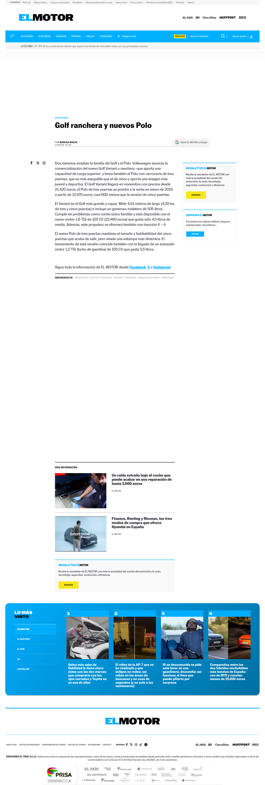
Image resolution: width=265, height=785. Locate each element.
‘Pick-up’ (26, 2)
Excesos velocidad (60, 2)
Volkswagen (167, 277)
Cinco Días (140, 774)
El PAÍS (91, 769)
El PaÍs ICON (140, 780)
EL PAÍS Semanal (167, 774)
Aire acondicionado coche (99, 2)
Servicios (180, 36)
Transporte (130, 277)
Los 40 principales (108, 769)
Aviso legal (11, 745)
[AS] (198, 18)
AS (18, 659)
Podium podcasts (124, 780)
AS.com (171, 769)
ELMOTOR (23, 629)
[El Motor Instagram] (136, 745)
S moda (155, 780)
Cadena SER (160, 769)
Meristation (188, 780)
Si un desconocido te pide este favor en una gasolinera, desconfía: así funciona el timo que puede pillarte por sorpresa (182, 674)
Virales (90, 36)
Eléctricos (44, 36)
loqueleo (171, 780)
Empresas (106, 277)
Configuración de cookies (54, 745)
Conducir (61, 36)
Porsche (180, 2)
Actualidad (27, 36)
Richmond (89, 780)
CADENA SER (23, 669)
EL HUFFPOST (23, 639)
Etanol (191, 2)
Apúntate (68, 585)
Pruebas (76, 36)
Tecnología (106, 36)
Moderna (106, 780)
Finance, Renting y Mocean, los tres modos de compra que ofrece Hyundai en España (142, 522)
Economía (94, 277)
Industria (118, 277)
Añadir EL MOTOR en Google (193, 142)
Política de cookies (77, 745)
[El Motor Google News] (146, 745)
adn (183, 769)
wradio (126, 774)
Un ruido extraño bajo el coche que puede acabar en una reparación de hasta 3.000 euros (142, 479)
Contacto (106, 745)
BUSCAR (195, 234)
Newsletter (129, 36)
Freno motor (136, 2)
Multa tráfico (41, 2)
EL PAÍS (21, 649)
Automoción (81, 277)
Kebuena (193, 774)
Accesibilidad (94, 745)
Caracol (196, 769)
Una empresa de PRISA (59, 772)
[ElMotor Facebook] (127, 745)
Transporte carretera (149, 277)
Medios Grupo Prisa (59, 781)
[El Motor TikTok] (141, 745)
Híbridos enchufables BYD (159, 2)
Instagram (162, 267)
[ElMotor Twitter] (131, 745)
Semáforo (78, 2)
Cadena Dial (153, 774)
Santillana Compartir (145, 769)
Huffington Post (96, 774)
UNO (116, 774)
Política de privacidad (29, 745)
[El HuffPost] (227, 18)
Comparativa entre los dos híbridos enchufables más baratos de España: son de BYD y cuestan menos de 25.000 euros (229, 672)
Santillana (125, 769)
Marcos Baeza (69, 142)
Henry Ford (121, 2)
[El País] (188, 18)
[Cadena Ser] (242, 18)
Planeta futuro (180, 774)
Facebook (137, 267)
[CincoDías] (209, 18)
